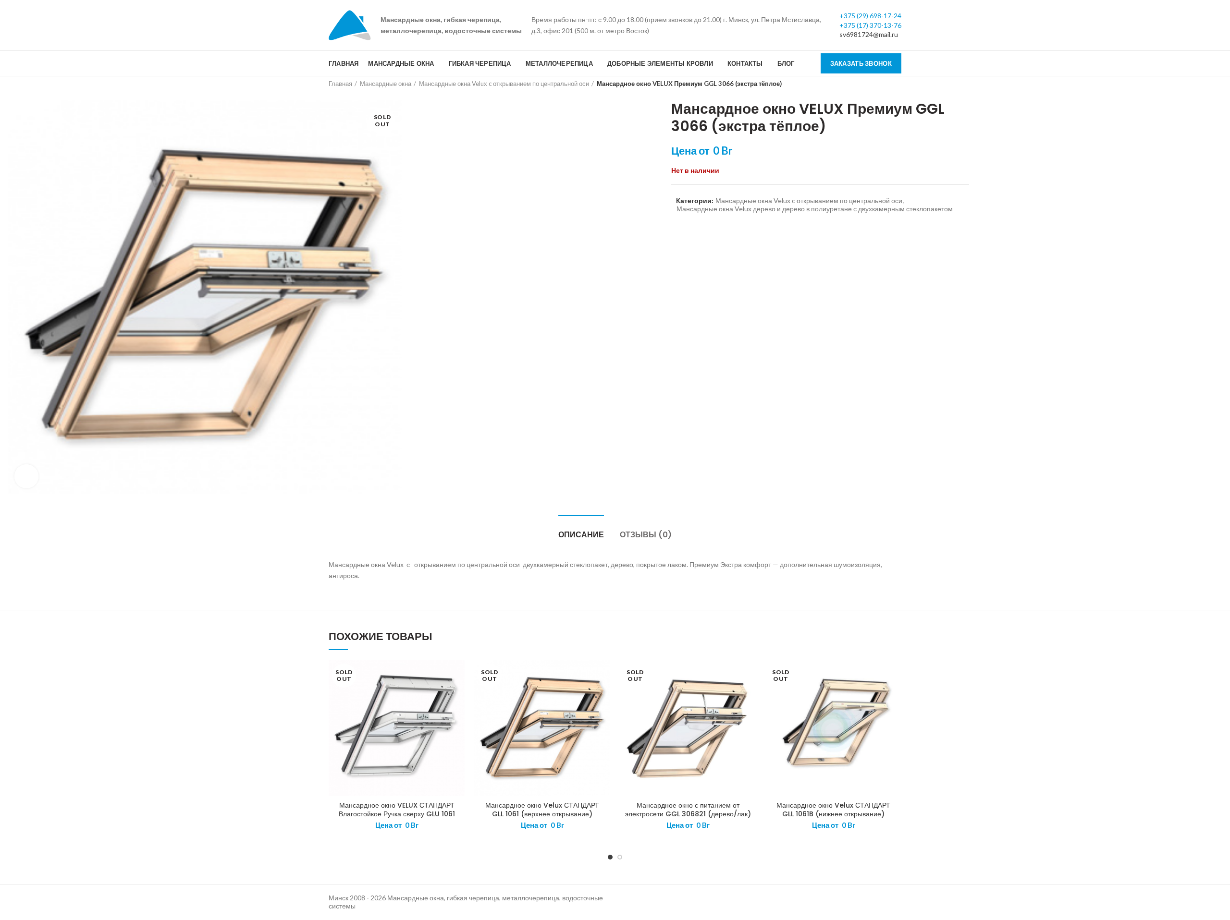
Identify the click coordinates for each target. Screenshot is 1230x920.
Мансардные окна (385, 83)
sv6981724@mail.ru (868, 34)
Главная (340, 83)
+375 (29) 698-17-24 (870, 16)
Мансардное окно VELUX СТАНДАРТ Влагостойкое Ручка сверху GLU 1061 (397, 809)
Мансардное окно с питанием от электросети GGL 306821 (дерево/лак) (688, 809)
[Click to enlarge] (26, 476)
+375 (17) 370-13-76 (870, 25)
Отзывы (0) (646, 534)
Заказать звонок (861, 63)
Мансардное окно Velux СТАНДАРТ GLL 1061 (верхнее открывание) (542, 809)
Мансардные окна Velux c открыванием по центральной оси (504, 83)
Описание (581, 534)
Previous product (877, 83)
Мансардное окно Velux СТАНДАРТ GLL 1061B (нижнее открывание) (833, 809)
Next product (896, 83)
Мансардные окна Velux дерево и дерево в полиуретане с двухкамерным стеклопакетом (814, 209)
